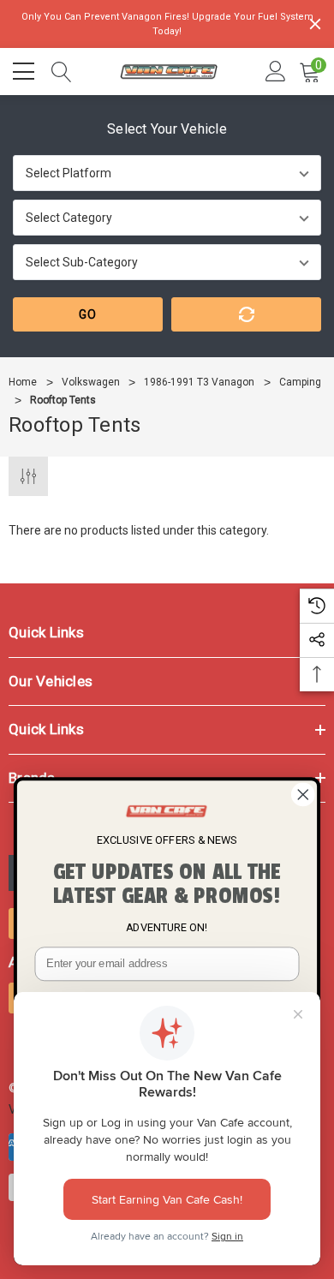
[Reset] (246, 314)
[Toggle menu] (26, 69)
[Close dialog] (303, 795)
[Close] (315, 24)
